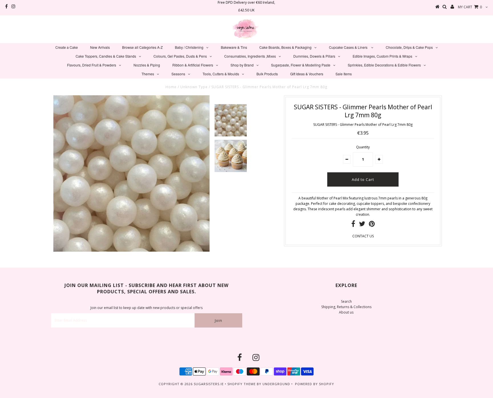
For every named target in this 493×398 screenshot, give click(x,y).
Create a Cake (66, 47)
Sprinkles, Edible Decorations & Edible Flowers (384, 64)
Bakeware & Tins (234, 47)
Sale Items (344, 73)
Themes (148, 73)
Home (171, 86)
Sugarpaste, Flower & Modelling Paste (300, 64)
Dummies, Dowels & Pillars (314, 56)
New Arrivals (100, 47)
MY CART (470, 7)
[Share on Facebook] (353, 225)
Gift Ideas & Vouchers (306, 73)
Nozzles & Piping (147, 64)
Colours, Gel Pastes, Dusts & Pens (180, 56)
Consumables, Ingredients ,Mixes (250, 56)
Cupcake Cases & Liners (348, 47)
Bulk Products (267, 73)
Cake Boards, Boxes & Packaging (285, 47)
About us (346, 312)
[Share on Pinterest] (372, 225)
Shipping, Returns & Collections (346, 306)
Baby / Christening (189, 47)
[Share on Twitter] (362, 225)
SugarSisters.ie (209, 384)
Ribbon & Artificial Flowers (192, 64)
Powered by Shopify (314, 384)
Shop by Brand (242, 64)
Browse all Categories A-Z (142, 47)
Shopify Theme (241, 384)
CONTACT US (363, 236)
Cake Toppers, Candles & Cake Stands (106, 56)
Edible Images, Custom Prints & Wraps (382, 56)
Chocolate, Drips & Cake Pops (409, 47)
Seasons (178, 73)
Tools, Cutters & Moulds (221, 73)
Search (346, 301)
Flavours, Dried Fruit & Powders (91, 64)
